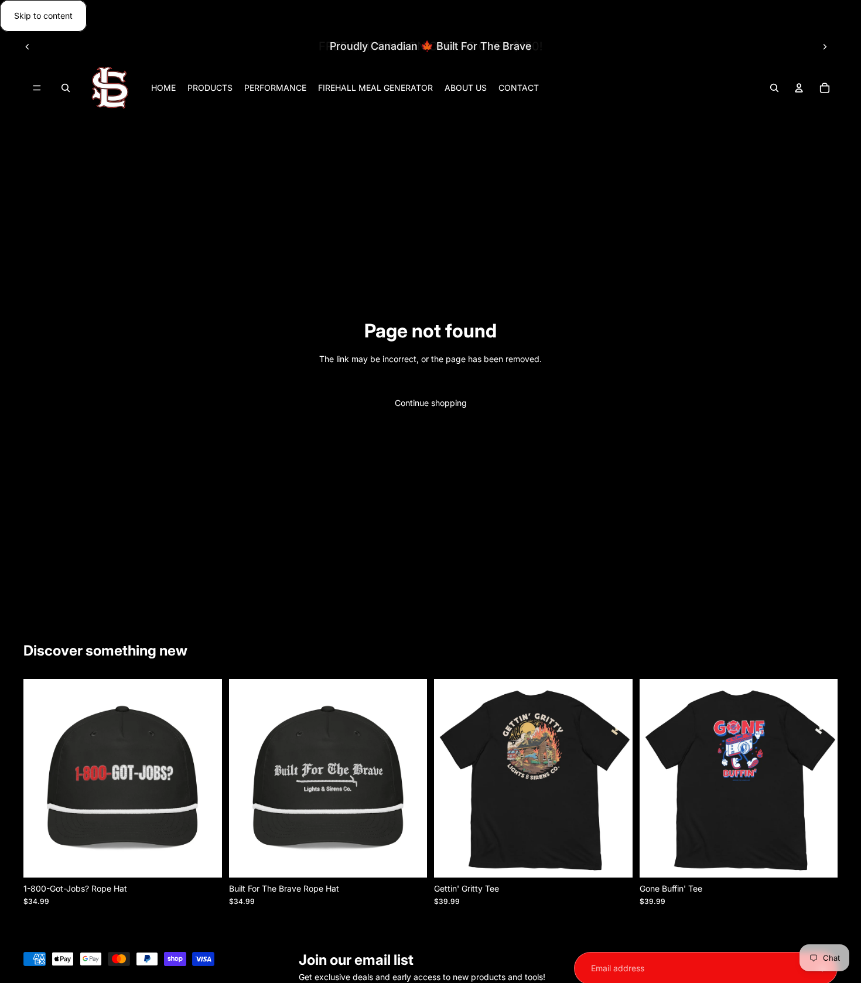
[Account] (799, 88)
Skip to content (43, 16)
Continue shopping (431, 403)
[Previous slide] (27, 46)
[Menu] (36, 88)
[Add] (203, 859)
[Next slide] (825, 46)
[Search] (65, 88)
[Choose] (614, 859)
